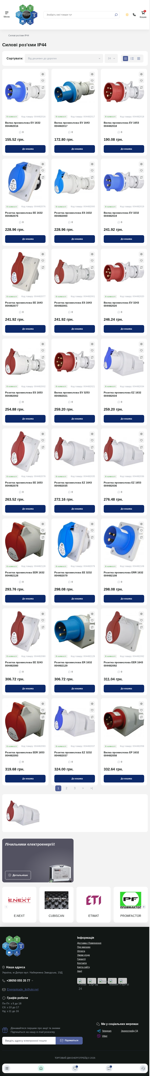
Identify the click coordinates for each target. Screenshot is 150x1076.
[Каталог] (7, 1068)
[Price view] (138, 58)
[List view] (132, 58)
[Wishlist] (43, 80)
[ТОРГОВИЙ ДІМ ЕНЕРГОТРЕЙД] (27, 14)
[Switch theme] (127, 14)
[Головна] (41, 1068)
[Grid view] (125, 58)
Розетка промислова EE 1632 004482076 (24, 214)
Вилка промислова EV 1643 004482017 (72, 124)
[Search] (116, 14)
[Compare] (43, 87)
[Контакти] (143, 1068)
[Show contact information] (134, 14)
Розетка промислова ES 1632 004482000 (73, 214)
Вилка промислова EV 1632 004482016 (22, 124)
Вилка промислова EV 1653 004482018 (121, 124)
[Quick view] (43, 74)
